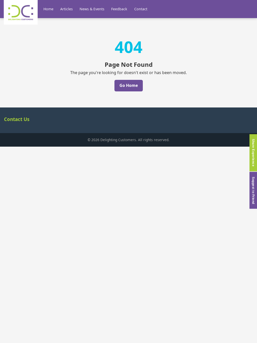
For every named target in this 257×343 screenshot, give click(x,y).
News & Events (92, 9)
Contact (140, 9)
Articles (66, 9)
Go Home (128, 85)
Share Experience (253, 153)
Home (48, 9)
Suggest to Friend (253, 190)
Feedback (119, 9)
